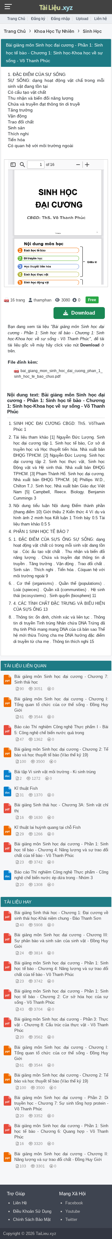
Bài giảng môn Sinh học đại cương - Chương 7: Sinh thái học (61, 679)
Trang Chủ (16, 19)
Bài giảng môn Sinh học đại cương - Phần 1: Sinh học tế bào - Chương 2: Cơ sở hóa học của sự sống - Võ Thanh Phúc (61, 997)
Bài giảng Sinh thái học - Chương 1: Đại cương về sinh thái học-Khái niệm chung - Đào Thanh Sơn (61, 915)
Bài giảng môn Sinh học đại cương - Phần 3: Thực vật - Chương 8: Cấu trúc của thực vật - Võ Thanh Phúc (61, 1025)
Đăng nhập (60, 19)
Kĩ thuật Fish (26, 788)
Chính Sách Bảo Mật (32, 1219)
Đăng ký (38, 19)
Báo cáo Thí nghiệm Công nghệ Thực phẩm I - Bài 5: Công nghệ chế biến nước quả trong (61, 729)
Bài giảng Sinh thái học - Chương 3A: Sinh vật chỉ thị (61, 808)
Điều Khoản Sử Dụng (32, 1211)
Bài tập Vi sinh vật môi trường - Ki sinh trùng (55, 771)
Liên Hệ (20, 1203)
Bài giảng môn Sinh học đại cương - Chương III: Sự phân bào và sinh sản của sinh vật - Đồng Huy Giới (61, 940)
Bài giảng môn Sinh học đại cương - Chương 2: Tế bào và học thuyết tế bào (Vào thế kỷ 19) (61, 752)
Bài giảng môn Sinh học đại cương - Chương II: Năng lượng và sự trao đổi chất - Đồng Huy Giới (61, 1157)
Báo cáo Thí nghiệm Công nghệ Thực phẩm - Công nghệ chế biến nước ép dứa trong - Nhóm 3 (61, 875)
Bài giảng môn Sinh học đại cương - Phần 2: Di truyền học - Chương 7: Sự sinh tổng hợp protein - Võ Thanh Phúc (61, 1103)
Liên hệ (100, 19)
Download (83, 313)
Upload (82, 19)
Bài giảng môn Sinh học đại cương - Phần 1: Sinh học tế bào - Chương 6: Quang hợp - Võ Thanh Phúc (61, 1131)
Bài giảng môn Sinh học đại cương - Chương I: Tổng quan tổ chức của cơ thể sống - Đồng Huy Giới (61, 705)
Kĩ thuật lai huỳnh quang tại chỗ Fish (47, 827)
